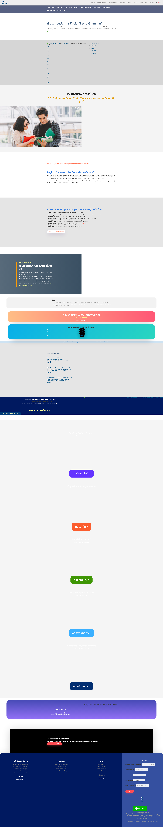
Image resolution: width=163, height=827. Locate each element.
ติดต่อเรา (152, 2)
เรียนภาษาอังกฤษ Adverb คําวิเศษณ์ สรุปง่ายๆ (59, 379)
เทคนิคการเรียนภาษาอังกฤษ (76, 304)
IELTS (58, 7)
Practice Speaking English (84, 27)
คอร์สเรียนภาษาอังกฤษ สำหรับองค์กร (82, 648)
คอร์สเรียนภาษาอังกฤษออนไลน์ (81, 436)
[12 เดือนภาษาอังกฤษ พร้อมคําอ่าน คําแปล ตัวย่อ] (59, 368)
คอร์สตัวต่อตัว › (81, 633)
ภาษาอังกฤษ (105, 302)
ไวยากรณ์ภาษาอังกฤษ (64, 305)
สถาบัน (135, 2)
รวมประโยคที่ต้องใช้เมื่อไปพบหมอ (55, 359)
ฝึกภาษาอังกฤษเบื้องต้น (80, 302)
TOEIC (66, 7)
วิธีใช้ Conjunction (82, 223)
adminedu (52, 27)
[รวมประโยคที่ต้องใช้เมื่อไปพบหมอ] (55, 358)
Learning (53, 7)
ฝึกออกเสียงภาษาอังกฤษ (53, 28)
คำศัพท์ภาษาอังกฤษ (106, 7)
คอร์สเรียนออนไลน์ (113, 2)
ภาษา (99, 302)
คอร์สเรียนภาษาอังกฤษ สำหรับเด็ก (81, 489)
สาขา (146, 2)
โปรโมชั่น (129, 2)
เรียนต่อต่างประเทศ (96, 7)
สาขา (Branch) (129, 780)
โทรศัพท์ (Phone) (129, 770)
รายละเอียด (13, 250)
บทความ (141, 2)
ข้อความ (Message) (130, 785)
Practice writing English (98, 27)
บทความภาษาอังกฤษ (55, 43)
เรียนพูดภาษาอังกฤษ (97, 28)
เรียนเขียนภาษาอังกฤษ (108, 28)
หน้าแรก (93, 2)
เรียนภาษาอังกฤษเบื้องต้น (99, 304)
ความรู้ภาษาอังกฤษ (56, 302)
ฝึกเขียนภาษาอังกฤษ (75, 28)
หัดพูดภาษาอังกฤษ (63, 304)
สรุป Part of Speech (56, 231)
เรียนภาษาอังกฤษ (87, 7)
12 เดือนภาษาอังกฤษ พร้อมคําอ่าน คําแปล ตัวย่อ (59, 369)
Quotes (81, 7)
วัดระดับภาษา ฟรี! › (54, 744)
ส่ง (129, 791)
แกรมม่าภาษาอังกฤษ (51, 10)
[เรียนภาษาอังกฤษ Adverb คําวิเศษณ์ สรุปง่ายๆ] (59, 378)
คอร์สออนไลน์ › (81, 473)
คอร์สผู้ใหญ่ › (81, 580)
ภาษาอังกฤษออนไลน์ (86, 28)
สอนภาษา (65, 27)
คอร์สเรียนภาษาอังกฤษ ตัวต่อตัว (81, 595)
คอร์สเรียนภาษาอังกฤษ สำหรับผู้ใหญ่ (81, 542)
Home (48, 7)
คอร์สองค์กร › (81, 686)
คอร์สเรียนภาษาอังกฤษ (101, 2)
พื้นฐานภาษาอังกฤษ (92, 302)
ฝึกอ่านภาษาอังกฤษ (64, 28)
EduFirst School (142, 821)
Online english (72, 27)
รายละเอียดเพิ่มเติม (99, 825)
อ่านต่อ (49, 362)
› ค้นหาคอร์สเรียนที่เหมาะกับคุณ (10, 413)
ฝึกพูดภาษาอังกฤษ (110, 27)
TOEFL (61, 7)
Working (70, 7)
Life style (76, 7)
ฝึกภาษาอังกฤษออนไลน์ (68, 302)
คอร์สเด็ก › (81, 527)
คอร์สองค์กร (122, 2)
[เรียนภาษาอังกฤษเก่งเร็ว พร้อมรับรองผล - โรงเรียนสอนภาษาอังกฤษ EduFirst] (123, 397)
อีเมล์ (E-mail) (129, 775)
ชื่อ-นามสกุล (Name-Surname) (133, 764)
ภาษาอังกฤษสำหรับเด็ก (61, 10)
